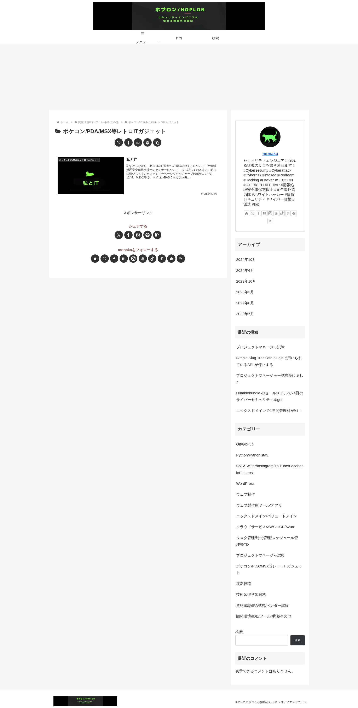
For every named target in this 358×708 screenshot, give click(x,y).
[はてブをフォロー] (124, 258)
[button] (157, 142)
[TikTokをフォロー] (152, 258)
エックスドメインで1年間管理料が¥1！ (269, 411)
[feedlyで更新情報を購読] (171, 258)
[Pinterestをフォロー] (162, 258)
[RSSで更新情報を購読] (181, 258)
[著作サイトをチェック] (95, 258)
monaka (270, 153)
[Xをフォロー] (104, 258)
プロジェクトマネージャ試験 (260, 347)
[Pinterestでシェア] (147, 142)
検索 (239, 632)
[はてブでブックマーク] (138, 142)
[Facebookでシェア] (128, 142)
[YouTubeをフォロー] (143, 258)
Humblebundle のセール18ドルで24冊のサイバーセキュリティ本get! (269, 396)
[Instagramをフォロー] (133, 258)
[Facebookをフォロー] (114, 258)
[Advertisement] (179, 76)
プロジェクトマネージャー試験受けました (269, 378)
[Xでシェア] (119, 142)
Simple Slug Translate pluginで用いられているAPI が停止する (269, 361)
